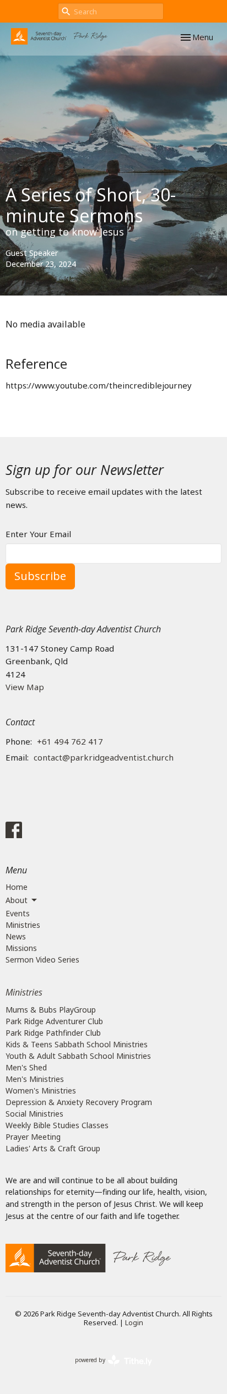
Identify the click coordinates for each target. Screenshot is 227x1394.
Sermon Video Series (42, 959)
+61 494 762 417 (70, 741)
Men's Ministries (35, 1079)
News (16, 936)
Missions (21, 948)
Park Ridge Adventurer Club (54, 1021)
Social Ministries (34, 1113)
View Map (25, 686)
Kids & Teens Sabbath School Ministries (77, 1044)
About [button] (17, 900)
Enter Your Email (38, 533)
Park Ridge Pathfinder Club (53, 1032)
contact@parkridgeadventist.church (104, 757)
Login (134, 1322)
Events (18, 913)
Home (17, 887)
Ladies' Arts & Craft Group (53, 1148)
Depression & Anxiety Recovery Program (79, 1102)
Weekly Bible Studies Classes (57, 1125)
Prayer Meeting (33, 1136)
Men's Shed (26, 1067)
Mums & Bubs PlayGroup (51, 1009)
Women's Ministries (41, 1090)
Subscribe (40, 575)
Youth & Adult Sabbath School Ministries (78, 1056)
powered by (107, 1369)
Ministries (23, 925)
